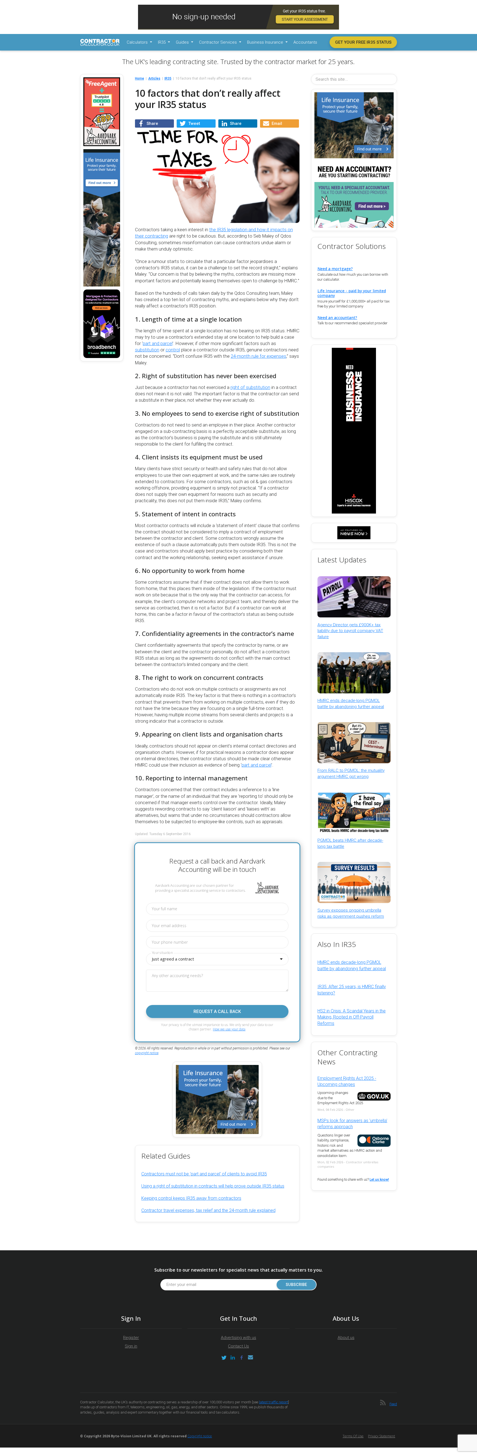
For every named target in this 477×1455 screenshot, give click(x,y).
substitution (147, 349)
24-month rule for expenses (258, 356)
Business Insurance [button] (265, 42)
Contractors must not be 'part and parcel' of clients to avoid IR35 (204, 1174)
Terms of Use (353, 1436)
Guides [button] (183, 42)
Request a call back (217, 1011)
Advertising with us (238, 1337)
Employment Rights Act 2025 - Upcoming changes (346, 1081)
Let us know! (379, 1180)
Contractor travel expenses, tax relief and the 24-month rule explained (208, 1210)
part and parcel (158, 343)
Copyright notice (199, 1436)
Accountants (305, 42)
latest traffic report (273, 1402)
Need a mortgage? (335, 268)
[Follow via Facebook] (242, 1357)
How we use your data (229, 1029)
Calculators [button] (138, 42)
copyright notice (146, 1053)
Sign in (131, 1346)
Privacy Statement (381, 1436)
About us (346, 1337)
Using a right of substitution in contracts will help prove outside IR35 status (212, 1186)
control (173, 349)
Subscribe (296, 1284)
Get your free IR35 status (363, 42)
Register (131, 1337)
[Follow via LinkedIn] (233, 1357)
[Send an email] (250, 1357)
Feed (393, 1404)
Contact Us (238, 1346)
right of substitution (250, 387)
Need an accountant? (337, 317)
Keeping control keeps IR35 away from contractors (191, 1198)
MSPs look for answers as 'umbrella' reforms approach (352, 1123)
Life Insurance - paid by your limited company (351, 293)
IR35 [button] (162, 42)
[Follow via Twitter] (224, 1357)
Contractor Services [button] (218, 42)
